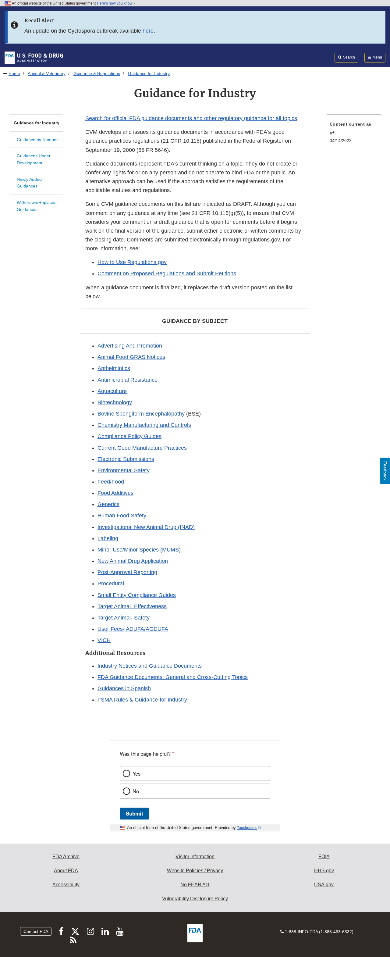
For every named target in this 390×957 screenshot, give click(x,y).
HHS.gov (324, 870)
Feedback (385, 470)
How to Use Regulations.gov (132, 262)
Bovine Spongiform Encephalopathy (141, 414)
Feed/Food (111, 482)
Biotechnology (115, 402)
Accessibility (66, 884)
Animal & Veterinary (47, 73)
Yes (136, 773)
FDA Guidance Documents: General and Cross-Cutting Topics (173, 677)
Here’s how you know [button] (115, 3)
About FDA (66, 870)
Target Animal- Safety (124, 618)
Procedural (111, 583)
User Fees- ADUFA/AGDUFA (133, 629)
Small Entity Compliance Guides (137, 595)
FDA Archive (66, 856)
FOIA (324, 856)
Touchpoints (247, 828)
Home (14, 73)
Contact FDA (35, 931)
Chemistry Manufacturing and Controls (144, 425)
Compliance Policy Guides (129, 436)
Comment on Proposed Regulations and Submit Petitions (167, 273)
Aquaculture (112, 391)
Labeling (108, 538)
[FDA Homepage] (34, 57)
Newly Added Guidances (29, 183)
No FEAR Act (194, 884)
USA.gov (324, 884)
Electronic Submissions (126, 459)
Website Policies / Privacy (195, 870)
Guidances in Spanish (124, 688)
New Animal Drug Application (133, 561)
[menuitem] (354, 134)
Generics (108, 504)
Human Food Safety (122, 515)
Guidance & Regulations (96, 73)
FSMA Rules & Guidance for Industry (142, 700)
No (136, 791)
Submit (134, 813)
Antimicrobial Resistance (128, 380)
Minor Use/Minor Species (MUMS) (139, 550)
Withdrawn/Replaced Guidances (37, 206)
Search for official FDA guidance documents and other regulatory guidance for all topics (191, 118)
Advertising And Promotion (130, 346)
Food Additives (115, 493)
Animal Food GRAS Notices (131, 357)
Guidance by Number (37, 139)
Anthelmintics (114, 368)
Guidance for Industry (36, 122)
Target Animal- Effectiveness (132, 606)
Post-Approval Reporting (127, 572)
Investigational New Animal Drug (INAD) (146, 527)
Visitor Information (195, 856)
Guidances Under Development (34, 159)
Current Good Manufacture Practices (142, 448)
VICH (104, 640)
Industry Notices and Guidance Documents (150, 666)
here (148, 31)
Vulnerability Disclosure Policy (195, 898)
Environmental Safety (124, 470)
